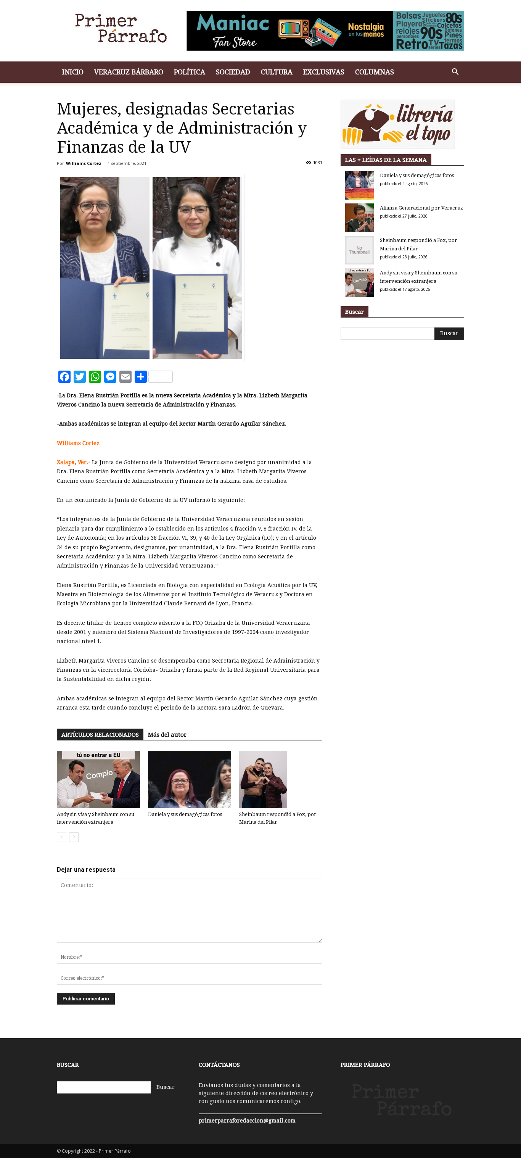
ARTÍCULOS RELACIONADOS (100, 734)
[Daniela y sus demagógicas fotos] (189, 779)
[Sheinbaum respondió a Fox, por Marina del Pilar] (280, 779)
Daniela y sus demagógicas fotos (185, 814)
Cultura (277, 72)
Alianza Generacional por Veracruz (421, 208)
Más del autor (167, 734)
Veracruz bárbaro (128, 72)
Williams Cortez (83, 163)
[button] (455, 72)
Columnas (374, 72)
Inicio (73, 72)
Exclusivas (323, 72)
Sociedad (233, 72)
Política (189, 72)
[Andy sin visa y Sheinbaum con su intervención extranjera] (98, 779)
